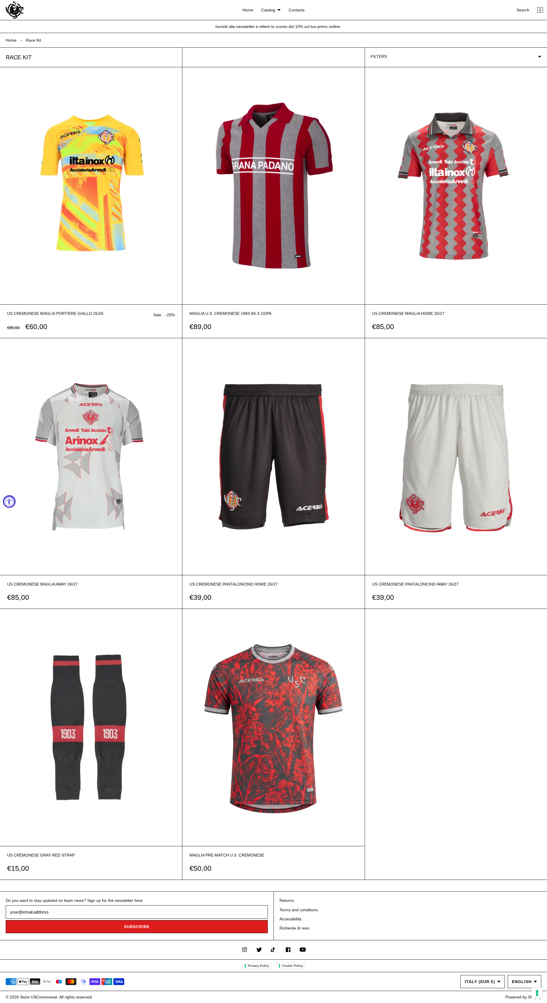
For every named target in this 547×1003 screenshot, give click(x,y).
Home (247, 10)
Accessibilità (290, 919)
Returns (286, 900)
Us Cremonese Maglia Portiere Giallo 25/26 (55, 313)
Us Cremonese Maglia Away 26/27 (42, 584)
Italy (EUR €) (480, 981)
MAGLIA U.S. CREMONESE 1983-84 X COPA (230, 313)
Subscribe (137, 926)
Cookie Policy (292, 966)
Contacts (297, 10)
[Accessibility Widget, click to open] (9, 501)
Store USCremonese (38, 997)
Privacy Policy (258, 966)
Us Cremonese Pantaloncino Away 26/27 (415, 584)
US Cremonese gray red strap (41, 855)
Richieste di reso (294, 928)
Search (523, 10)
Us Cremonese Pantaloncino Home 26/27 (233, 584)
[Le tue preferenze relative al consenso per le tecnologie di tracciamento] (537, 993)
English (522, 981)
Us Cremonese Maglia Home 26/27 (408, 313)
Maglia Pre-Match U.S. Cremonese (226, 855)
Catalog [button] (268, 10)
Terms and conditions (298, 910)
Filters (379, 56)
